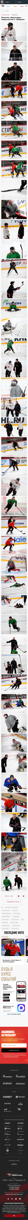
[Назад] (2, 10)
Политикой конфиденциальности (11, 1056)
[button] (8, 896)
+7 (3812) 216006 (14, 1187)
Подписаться (14, 1050)
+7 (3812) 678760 (14, 1189)
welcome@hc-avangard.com (14, 1194)
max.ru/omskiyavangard (14, 1014)
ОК (14, 1215)
